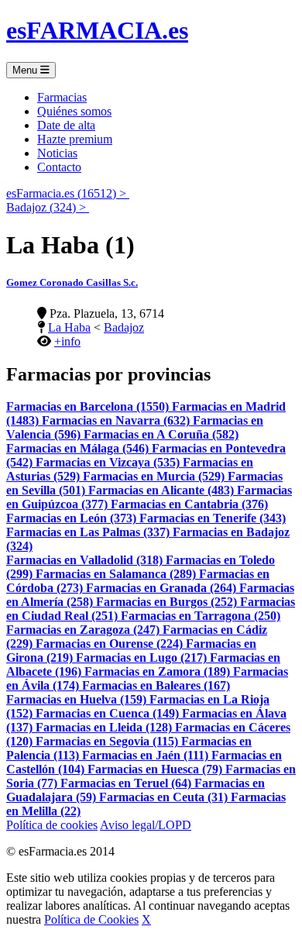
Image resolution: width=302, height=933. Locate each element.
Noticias (57, 153)
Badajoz (124, 327)
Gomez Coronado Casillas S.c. (72, 282)
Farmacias (62, 97)
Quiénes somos (74, 111)
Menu (26, 70)
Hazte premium (74, 139)
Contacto (59, 167)
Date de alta (66, 125)
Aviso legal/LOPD (145, 824)
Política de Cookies (91, 919)
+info (67, 341)
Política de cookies (52, 824)
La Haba (69, 327)
